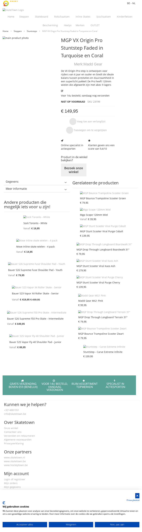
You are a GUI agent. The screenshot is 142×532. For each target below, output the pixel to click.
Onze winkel (11, 428)
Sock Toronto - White (35, 223)
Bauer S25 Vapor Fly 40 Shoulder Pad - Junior (35, 342)
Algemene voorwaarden (18, 439)
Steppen (18, 31)
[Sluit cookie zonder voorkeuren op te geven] (137, 496)
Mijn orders (10, 483)
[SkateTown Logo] (13, 10)
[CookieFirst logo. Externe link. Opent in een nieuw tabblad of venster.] (4, 502)
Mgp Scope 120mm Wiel (94, 214)
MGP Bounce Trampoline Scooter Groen (103, 198)
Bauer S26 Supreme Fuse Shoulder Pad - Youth (35, 270)
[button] (87, 121)
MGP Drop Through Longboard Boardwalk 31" (103, 249)
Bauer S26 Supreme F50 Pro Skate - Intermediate (35, 318)
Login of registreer (14, 479)
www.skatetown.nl (14, 457)
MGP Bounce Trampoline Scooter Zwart (101, 333)
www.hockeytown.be (16, 465)
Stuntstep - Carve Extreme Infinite (102, 352)
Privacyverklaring (14, 443)
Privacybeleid (133, 500)
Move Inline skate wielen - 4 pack (35, 246)
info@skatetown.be (15, 414)
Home (6, 31)
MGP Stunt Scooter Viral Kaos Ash (96, 266)
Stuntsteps (32, 31)
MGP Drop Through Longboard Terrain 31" (102, 317)
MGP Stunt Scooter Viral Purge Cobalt (101, 231)
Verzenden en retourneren (19, 435)
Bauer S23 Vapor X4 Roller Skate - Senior (35, 293)
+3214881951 (11, 410)
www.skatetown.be (15, 461)
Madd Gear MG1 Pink (90, 300)
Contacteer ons (12, 432)
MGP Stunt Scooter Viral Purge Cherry (98, 282)
